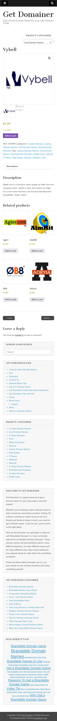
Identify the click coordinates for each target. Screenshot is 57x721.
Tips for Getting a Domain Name (24, 618)
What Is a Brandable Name (30, 689)
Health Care (39, 154)
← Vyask (9, 318)
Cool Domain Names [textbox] (37, 42)
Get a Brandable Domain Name (28, 668)
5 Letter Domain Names (20, 428)
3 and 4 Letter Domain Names (23, 369)
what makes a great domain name (35, 692)
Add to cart (10, 136)
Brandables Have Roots (28, 665)
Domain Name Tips (18, 383)
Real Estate (17, 157)
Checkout (13, 376)
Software (36, 157)
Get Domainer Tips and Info (21, 393)
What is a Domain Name (20, 411)
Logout (14, 404)
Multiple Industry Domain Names (24, 611)
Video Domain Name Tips (20, 621)
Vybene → (47, 318)
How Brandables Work (19, 600)
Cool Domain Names (28, 147)
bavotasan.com (41, 718)
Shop (11, 407)
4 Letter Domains (17, 473)
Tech (11, 439)
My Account (14, 400)
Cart (11, 373)
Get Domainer (28, 14)
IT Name (7, 157)
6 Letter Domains (36, 144)
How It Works (15, 604)
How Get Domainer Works (33, 672)
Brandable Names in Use (24, 661)
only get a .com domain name (36, 677)
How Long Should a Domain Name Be (26, 607)
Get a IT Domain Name (19, 387)
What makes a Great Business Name (26, 624)
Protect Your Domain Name (21, 614)
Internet (49, 154)
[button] (49, 58)
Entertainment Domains (21, 154)
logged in (19, 335)
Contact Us (14, 380)
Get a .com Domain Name (21, 597)
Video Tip (13, 688)
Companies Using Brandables (22, 593)
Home (11, 397)
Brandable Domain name (28, 646)
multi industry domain (35, 674)
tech (44, 157)
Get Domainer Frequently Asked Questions (29, 390)
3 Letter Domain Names (20, 466)
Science (27, 157)
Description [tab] (12, 166)
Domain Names (43, 665)
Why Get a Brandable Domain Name (26, 628)
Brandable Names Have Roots (23, 590)
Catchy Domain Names (28, 150)
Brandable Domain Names (21, 586)
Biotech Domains (17, 442)
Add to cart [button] (10, 251)
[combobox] (38, 41)
